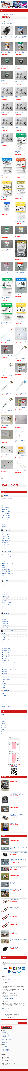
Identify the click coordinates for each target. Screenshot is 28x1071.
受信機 (3, 588)
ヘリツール (4, 546)
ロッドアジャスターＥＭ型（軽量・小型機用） (6, 425)
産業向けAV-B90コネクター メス (16, 923)
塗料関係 (4, 697)
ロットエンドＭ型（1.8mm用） (6, 323)
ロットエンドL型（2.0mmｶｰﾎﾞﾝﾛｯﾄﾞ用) (20, 322)
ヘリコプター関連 (7, 530)
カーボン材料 (4, 704)
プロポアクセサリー (6, 609)
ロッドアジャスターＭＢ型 (20, 372)
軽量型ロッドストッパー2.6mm (20, 128)
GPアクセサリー (5, 671)
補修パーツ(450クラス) (6, 536)
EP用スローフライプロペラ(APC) (8, 662)
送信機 (3, 587)
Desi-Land (4, 503)
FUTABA (3, 721)
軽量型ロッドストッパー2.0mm (20, 113)
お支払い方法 (4, 1046)
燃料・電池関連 (7, 613)
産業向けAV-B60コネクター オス (16, 899)
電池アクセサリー (5, 627)
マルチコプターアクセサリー (7, 558)
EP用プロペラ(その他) (6, 658)
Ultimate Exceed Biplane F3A (15, 889)
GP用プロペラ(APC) (6, 646)
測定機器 (4, 683)
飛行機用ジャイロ (5, 600)
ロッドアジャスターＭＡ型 (20, 393)
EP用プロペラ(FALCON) (6, 656)
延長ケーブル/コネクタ (6, 602)
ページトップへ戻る (22, 1023)
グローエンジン (5, 633)
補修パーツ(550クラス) (6, 540)
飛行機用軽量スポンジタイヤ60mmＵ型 (7, 81)
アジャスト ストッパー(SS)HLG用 (6, 197)
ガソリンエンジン (5, 635)
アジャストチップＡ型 (5, 272)
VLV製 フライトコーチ (14, 823)
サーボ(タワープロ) (5, 596)
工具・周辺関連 (5, 1040)
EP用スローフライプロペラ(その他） (9, 664)
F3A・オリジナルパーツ (6, 517)
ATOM (5, 1052)
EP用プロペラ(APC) (6, 652)
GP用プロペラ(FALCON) (6, 648)
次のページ (12, 23)
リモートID (4, 583)
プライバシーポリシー (6, 1050)
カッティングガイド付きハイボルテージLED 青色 (21, 37)
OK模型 (3, 723)
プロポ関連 (6, 580)
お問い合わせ (5, 1011)
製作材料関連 (6, 690)
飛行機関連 (6, 14)
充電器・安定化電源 (6, 679)
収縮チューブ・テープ (6, 706)
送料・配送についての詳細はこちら (8, 998)
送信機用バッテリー (6, 621)
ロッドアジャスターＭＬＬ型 (7, 469)
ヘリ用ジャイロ (5, 542)
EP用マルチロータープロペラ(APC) (8, 667)
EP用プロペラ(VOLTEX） (7, 654)
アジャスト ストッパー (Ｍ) (20, 197)
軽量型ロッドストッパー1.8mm (6, 113)
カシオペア (4, 725)
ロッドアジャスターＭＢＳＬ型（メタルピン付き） (7, 441)
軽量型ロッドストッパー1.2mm (20, 82)
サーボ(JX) (4, 592)
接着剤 (3, 693)
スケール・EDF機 (5, 513)
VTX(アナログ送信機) (6, 571)
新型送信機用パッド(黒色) (15, 780)
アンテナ (4, 575)
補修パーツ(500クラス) (6, 538)
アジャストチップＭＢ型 (20, 257)
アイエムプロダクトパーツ (7, 521)
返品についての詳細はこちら (7, 1008)
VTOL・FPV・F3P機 (6, 515)
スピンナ (4, 644)
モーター (4, 637)
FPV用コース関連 (5, 577)
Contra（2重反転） (5, 507)
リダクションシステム (6, 519)
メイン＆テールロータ (6, 544)
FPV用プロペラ (5, 565)
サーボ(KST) (4, 594)
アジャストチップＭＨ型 (6, 249)
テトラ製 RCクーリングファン (7, 37)
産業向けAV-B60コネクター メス (16, 907)
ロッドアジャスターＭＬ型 (6, 410)
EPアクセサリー (5, 673)
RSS (3, 1052)
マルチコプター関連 (7, 551)
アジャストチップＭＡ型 (20, 221)
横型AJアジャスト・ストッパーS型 (7, 176)
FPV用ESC (4, 561)
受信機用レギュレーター (6, 606)
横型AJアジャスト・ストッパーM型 (21, 175)
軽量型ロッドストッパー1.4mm (6, 97)
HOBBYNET (4, 714)
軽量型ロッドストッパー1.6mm (20, 97)
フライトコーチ (5, 585)
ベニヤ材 (4, 699)
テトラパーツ (11, 14)
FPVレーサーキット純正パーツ (8, 556)
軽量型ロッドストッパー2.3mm (6, 128)
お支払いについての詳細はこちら (8, 979)
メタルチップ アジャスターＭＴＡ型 (21, 441)
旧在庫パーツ (4, 526)
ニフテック (4, 731)
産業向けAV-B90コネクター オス (16, 914)
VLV (3, 505)
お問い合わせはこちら (6, 1066)
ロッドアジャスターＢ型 (20, 358)
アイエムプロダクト (5, 718)
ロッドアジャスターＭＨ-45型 (21, 407)
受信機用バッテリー (6, 619)
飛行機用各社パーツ (6, 524)
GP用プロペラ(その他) (6, 650)
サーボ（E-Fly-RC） (6, 590)
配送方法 (3, 1047)
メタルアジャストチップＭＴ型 (7, 235)
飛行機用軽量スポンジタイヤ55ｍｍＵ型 (21, 67)
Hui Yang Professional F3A (7, 498)
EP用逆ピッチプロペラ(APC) (7, 665)
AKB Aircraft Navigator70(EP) (15, 867)
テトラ (3, 719)
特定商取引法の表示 (5, 1049)
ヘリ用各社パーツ (5, 548)
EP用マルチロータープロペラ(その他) (9, 669)
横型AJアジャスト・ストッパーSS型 (21, 152)
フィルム (4, 695)
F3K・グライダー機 (6, 511)
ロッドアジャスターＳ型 (6, 393)
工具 (3, 681)
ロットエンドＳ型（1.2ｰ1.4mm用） (20, 294)
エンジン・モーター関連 (8, 630)
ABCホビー (4, 727)
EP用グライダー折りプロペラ (7, 660)
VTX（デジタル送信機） (6, 569)
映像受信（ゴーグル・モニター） (8, 573)
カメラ (3, 567)
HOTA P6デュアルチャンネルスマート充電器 (18, 852)
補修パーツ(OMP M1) (6, 534)
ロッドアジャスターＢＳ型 (6, 375)
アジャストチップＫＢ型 (20, 234)
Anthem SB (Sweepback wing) (16, 806)
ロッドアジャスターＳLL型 (20, 470)
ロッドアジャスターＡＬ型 (20, 341)
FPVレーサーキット (6, 554)
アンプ (3, 641)
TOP (2, 14)
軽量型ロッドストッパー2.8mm (6, 143)
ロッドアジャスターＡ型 (6, 340)
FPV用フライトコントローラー (8, 563)
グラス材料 (4, 702)
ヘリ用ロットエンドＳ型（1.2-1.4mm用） (20, 273)
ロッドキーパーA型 (5, 454)
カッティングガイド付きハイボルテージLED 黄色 (7, 52)
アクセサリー (4, 685)
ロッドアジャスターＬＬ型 (6, 355)
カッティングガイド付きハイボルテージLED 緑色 (21, 52)
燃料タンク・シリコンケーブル (8, 643)
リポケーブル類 (5, 623)
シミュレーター (5, 687)
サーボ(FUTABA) (5, 598)
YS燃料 (3, 617)
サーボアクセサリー (6, 604)
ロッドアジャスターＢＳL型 (20, 455)
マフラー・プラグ (5, 639)
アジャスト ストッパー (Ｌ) (6, 213)
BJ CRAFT (4, 500)
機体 (3, 532)
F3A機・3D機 (4, 509)
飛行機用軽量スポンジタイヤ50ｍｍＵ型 (7, 67)
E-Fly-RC (3, 716)
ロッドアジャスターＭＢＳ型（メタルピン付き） (21, 425)
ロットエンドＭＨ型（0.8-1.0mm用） (6, 298)
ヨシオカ (3, 729)
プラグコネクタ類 (5, 625)
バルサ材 (4, 701)
